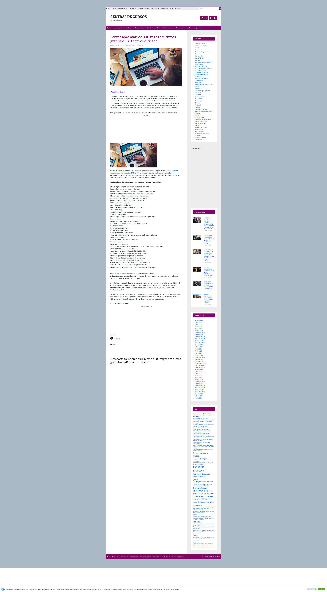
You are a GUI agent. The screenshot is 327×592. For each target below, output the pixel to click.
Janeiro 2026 (199, 335)
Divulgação (195, 459)
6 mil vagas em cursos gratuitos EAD (201, 418)
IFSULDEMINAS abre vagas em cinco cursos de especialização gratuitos (203, 482)
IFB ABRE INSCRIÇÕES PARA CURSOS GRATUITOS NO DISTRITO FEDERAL (208, 298)
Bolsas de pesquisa (201, 46)
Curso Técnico (199, 58)
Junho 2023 (198, 398)
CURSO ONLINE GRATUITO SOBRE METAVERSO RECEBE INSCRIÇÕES (203, 450)
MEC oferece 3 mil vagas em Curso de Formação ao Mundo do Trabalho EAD (203, 512)
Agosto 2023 (199, 394)
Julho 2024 (198, 371)
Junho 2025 (198, 349)
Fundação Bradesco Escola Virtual (201, 475)
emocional (210, 459)
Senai (195, 535)
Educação (198, 76)
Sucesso (195, 547)
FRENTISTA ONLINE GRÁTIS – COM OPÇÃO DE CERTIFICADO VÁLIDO (203, 463)
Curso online (199, 56)
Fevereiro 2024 (200, 382)
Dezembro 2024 (200, 361)
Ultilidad (198, 136)
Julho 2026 (198, 322)
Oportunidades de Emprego (204, 111)
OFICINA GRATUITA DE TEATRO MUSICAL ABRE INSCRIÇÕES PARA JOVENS (209, 271)
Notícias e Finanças (201, 109)
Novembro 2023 (200, 388)
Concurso (198, 54)
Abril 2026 (198, 328)
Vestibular (198, 140)
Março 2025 (199, 355)
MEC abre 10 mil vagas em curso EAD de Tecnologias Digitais (202, 505)
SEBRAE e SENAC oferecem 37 (199, 530)
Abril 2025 (198, 353)
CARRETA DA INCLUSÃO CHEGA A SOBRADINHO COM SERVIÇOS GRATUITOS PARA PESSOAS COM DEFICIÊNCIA (209, 223)
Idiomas (197, 103)
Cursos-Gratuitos (137, 45)
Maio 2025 (198, 351)
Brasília (197, 48)
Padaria (197, 113)
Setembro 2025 (200, 343)
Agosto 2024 (199, 369)
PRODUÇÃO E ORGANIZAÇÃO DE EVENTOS (202, 516)
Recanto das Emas (201, 121)
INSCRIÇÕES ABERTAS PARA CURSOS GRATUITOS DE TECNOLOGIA (208, 285)
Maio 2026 (198, 326)
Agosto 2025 (199, 345)
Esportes (198, 93)
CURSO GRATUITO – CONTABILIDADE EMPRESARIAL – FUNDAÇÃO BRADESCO (201, 434)
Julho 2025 (198, 347)
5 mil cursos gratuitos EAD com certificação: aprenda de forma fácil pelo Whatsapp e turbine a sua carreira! (203, 415)
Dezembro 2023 (200, 386)
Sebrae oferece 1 (210, 530)
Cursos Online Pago (201, 66)
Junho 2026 (198, 324)
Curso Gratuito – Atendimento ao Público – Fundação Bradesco (202, 431)
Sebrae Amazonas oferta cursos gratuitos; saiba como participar (203, 527)
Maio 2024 (198, 375)
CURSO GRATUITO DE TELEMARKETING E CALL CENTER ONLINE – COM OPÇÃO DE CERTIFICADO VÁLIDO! (203, 447)
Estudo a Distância (201, 97)
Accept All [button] (321, 589)
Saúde (197, 125)
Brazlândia (198, 50)
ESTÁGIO (198, 95)
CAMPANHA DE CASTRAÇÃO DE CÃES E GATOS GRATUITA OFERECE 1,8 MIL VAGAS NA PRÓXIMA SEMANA (209, 255)
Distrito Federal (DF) (201, 74)
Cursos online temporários (203, 68)
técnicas (210, 547)
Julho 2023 (198, 396)
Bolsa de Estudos (200, 44)
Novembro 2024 (200, 363)
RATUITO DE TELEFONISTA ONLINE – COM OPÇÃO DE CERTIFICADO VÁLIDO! (204, 519)
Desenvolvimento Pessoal (200, 454)
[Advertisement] (146, 129)
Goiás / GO (198, 99)
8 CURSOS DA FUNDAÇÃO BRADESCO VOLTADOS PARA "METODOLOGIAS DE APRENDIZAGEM (203, 420)
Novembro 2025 (200, 339)
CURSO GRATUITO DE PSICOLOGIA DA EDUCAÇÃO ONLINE (201, 443)
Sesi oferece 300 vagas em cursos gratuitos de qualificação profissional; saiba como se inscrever (203, 544)
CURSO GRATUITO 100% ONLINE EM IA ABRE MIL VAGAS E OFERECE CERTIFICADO (204, 437)
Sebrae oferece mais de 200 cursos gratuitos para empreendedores (203, 532)
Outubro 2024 (199, 365)
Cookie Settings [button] (312, 589)
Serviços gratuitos (201, 127)
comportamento (196, 426)
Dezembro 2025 (200, 337)
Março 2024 (199, 380)
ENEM (197, 87)
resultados (197, 522)
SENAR (194, 542)
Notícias (197, 107)
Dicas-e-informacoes (201, 72)
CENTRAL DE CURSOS (128, 17)
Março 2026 (199, 331)
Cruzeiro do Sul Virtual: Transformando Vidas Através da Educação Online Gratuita (202, 428)
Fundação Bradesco (198, 468)
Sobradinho (199, 129)
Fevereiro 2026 (200, 333)
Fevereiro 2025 (200, 357)
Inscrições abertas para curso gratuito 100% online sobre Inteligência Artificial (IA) (202, 485)
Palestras (198, 115)
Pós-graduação (200, 117)
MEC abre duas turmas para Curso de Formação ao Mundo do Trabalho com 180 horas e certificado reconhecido (203, 508)
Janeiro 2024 (199, 384)
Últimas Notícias (200, 138)
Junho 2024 (198, 373)
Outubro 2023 (199, 390)
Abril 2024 (198, 377)
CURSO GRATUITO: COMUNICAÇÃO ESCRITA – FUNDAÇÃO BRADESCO (203, 440)
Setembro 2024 (200, 367)
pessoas (195, 514)
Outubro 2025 (199, 341)
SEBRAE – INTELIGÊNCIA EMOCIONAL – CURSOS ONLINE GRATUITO (203, 524)
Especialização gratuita (202, 91)
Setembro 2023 (200, 392)
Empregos (198, 82)
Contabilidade (204, 426)
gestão (196, 479)
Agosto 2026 (199, 320)
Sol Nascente (199, 131)
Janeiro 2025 (199, 359)
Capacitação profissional (203, 52)
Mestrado (198, 105)
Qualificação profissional (203, 119)
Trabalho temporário (202, 134)
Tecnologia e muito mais (202, 547)
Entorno (197, 89)
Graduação (198, 101)
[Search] (220, 8)
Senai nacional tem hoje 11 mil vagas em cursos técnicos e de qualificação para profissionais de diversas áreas (203, 539)
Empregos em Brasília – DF (203, 85)
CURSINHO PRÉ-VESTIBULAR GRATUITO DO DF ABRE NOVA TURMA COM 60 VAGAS (209, 239)
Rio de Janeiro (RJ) (200, 123)
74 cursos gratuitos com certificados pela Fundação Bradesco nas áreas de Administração (203, 423)
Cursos (197, 60)
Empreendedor (196, 461)
